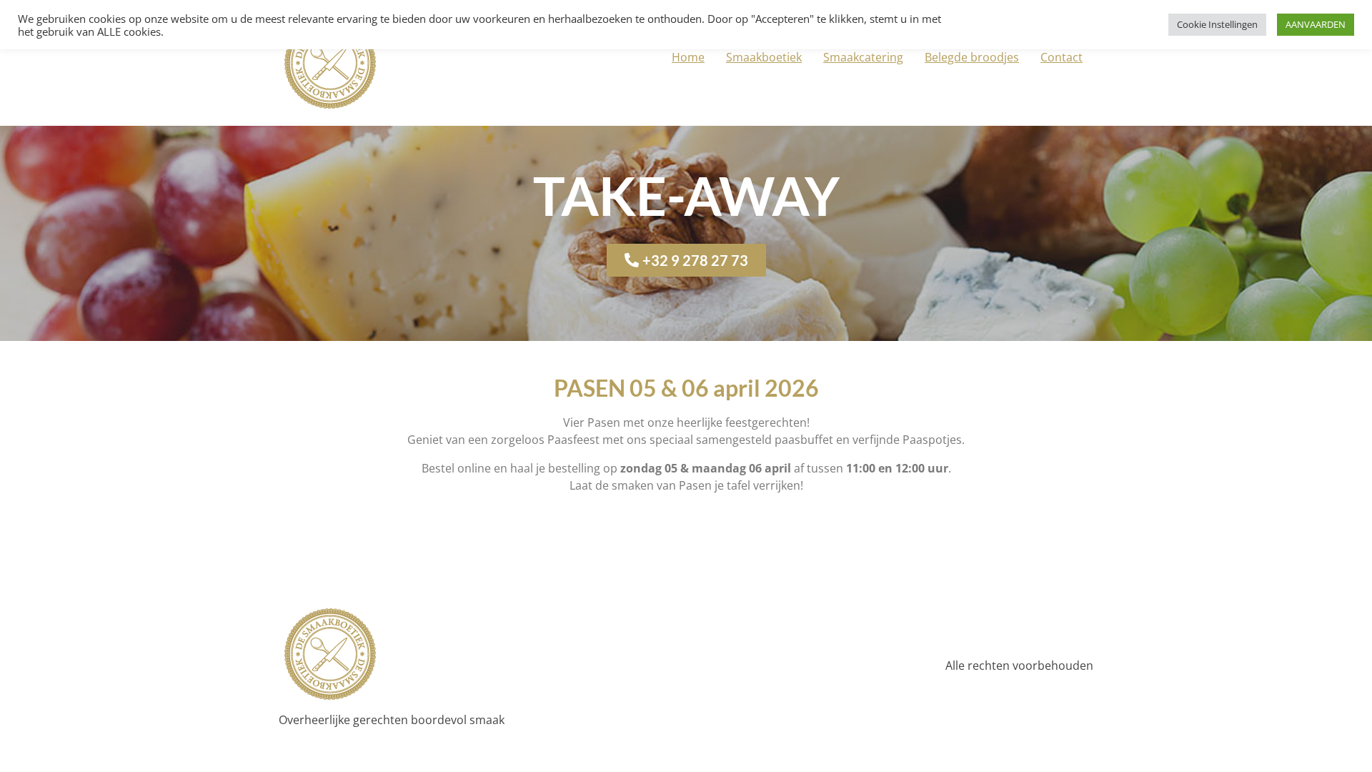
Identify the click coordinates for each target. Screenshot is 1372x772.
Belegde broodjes (972, 57)
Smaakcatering (863, 57)
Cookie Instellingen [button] (1217, 24)
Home (688, 57)
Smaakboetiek (764, 57)
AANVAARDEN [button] (1316, 24)
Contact (1061, 57)
